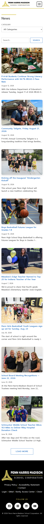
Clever (39, 491)
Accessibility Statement (29, 484)
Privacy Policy (10, 484)
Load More (22, 451)
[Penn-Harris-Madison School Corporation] (15, 4)
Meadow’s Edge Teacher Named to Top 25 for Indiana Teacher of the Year (21, 278)
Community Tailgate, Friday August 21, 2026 (20, 130)
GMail (11, 491)
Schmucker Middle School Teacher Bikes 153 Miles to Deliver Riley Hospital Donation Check (21, 427)
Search (36, 40)
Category (6, 24)
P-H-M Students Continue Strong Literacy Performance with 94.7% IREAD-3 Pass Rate (21, 79)
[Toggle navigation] (39, 4)
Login (4, 491)
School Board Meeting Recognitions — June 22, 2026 (20, 377)
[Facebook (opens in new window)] (9, 506)
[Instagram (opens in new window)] (17, 506)
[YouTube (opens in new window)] (35, 506)
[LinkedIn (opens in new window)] (26, 506)
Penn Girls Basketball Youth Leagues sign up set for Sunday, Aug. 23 (21, 327)
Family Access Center (25, 491)
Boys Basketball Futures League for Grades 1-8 (18, 228)
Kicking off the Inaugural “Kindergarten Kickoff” (20, 179)
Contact (22, 487)
